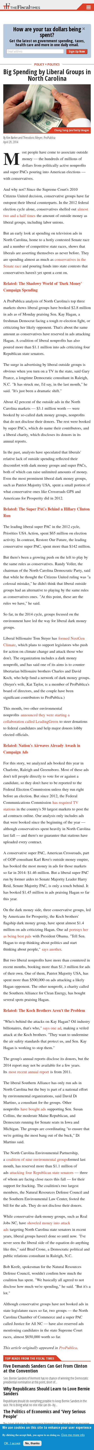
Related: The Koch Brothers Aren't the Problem (44, 1010)
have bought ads (33, 1108)
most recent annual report (29, 1071)
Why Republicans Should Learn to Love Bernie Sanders (46, 1391)
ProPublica (68, 1347)
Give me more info (73, 1435)
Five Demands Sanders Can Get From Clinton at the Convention (45, 1368)
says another (51, 949)
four (29, 1172)
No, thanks (32, 1443)
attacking (17, 1172)
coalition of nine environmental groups (37, 1159)
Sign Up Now (77, 51)
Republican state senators (53, 1172)
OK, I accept (12, 1443)
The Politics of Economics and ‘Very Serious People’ (44, 1413)
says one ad (52, 1027)
